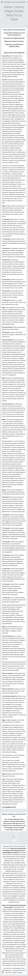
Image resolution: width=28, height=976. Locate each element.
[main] (14, 13)
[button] (2, 2)
